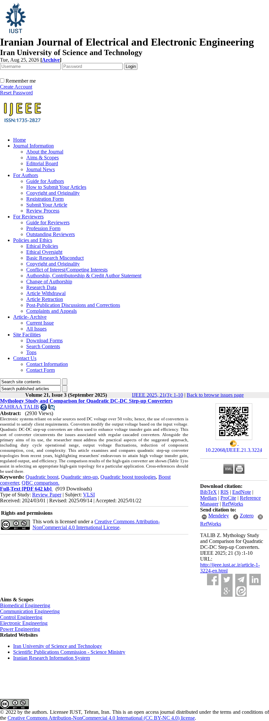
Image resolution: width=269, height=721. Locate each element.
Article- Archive (30, 317)
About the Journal (44, 151)
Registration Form (45, 199)
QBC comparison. (40, 483)
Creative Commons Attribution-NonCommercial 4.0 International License (96, 524)
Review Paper (46, 494)
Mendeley (218, 515)
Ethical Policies (42, 246)
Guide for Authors (45, 181)
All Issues (36, 328)
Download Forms (44, 340)
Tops (31, 352)
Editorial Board (42, 163)
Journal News (40, 169)
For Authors (25, 175)
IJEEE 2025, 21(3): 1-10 (157, 395)
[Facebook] (212, 579)
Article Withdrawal (46, 293)
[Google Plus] (227, 591)
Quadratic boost (42, 477)
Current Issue (40, 323)
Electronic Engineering (24, 623)
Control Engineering (21, 617)
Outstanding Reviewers (50, 234)
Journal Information (33, 146)
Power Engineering (20, 629)
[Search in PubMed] (51, 408)
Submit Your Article (46, 205)
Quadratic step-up (79, 477)
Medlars (208, 498)
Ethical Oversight (44, 252)
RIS (224, 492)
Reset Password (16, 92)
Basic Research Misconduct (55, 258)
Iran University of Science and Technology (57, 646)
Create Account (16, 87)
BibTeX (208, 492)
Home (19, 140)
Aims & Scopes (42, 157)
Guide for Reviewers (48, 222)
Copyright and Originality (53, 193)
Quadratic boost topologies (128, 477)
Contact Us (24, 358)
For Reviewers (28, 216)
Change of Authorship (49, 281)
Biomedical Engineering (25, 605)
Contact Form (40, 370)
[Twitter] (227, 579)
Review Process (42, 210)
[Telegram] (241, 579)
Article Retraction (44, 299)
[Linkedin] (255, 579)
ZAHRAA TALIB (19, 407)
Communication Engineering (30, 611)
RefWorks (232, 504)
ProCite (228, 498)
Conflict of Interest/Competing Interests (67, 269)
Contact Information (47, 364)
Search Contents (43, 346)
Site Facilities (27, 334)
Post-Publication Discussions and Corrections (73, 305)
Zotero (247, 515)
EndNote (241, 492)
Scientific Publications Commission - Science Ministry (69, 652)
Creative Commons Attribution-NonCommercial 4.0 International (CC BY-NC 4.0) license (101, 718)
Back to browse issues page (215, 395)
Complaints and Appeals (51, 311)
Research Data (41, 287)
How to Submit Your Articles (56, 187)
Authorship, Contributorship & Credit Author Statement (83, 275)
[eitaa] (241, 591)
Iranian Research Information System (51, 658)
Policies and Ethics (32, 240)
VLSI (89, 494)
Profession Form (43, 228)
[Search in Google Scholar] (43, 408)
